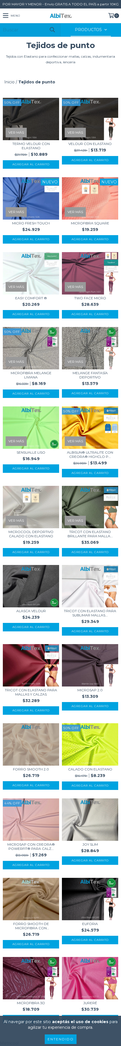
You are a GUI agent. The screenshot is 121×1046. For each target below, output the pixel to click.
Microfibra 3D (31, 1003)
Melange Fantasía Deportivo (90, 375)
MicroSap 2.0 (90, 690)
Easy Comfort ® (31, 298)
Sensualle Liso (31, 452)
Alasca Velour (31, 611)
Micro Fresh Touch (31, 223)
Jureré (90, 1003)
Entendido (61, 1039)
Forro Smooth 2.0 (31, 769)
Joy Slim (90, 844)
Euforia (90, 924)
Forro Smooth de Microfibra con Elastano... (31, 926)
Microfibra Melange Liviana (31, 375)
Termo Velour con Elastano (31, 146)
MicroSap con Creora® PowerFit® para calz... (31, 846)
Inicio (9, 82)
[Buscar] (52, 29)
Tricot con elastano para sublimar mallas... (90, 613)
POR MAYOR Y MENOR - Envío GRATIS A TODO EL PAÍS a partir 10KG (61, 4)
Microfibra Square (90, 223)
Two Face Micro (90, 298)
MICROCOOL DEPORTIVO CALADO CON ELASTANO (30, 534)
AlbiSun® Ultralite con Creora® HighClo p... (90, 454)
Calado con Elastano (90, 769)
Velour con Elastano (90, 144)
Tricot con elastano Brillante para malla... (90, 534)
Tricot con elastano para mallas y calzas (31, 692)
